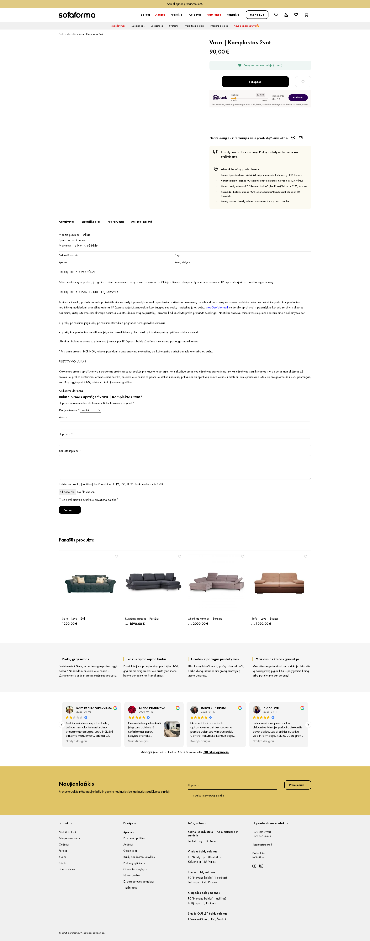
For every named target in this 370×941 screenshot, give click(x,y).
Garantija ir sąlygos (135, 869)
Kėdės (62, 863)
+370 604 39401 (261, 832)
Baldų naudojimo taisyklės (139, 857)
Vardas (63, 417)
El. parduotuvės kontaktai (138, 881)
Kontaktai (233, 15)
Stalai (62, 857)
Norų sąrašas (131, 875)
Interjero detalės (219, 25)
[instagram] (261, 866)
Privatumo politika (134, 838)
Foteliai (63, 851)
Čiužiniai (64, 844)
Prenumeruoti (297, 785)
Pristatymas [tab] (116, 222)
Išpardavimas (118, 25)
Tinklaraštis (130, 888)
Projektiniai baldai (194, 25)
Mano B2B (257, 15)
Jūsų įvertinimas (69, 410)
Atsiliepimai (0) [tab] (141, 222)
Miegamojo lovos (69, 838)
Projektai (177, 15)
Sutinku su (208, 795)
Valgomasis (157, 25)
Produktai (72, 34)
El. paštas (66, 434)
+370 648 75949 (261, 836)
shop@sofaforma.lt (262, 844)
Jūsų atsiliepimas (70, 451)
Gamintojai (130, 851)
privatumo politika (106, 500)
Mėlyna (186, 262)
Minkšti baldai (67, 832)
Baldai (145, 15)
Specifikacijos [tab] (91, 222)
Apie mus (195, 15)
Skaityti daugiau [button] (76, 741)
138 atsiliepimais (216, 752)
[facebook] (254, 866)
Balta (177, 262)
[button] (308, 725)
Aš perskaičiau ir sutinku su (90, 500)
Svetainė (173, 25)
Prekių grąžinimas (134, 863)
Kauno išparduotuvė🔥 (246, 25)
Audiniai (128, 844)
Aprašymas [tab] (67, 222)
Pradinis (62, 34)
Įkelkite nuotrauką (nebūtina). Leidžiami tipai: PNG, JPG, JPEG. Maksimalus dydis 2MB (111, 484)
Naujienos (214, 15)
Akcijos (160, 15)
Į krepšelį (255, 82)
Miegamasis (138, 25)
